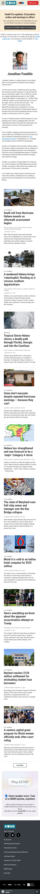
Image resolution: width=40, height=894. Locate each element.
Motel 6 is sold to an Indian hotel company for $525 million (20, 563)
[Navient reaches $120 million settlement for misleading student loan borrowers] (19, 657)
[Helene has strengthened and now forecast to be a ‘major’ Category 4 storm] (19, 432)
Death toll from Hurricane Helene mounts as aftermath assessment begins (18, 218)
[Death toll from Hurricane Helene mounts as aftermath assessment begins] (19, 197)
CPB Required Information (12, 843)
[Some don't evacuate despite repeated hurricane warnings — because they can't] (19, 377)
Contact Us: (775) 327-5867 (12, 860)
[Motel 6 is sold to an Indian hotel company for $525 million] (19, 543)
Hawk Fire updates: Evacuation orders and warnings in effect (20, 16)
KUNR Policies (8, 869)
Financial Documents (10, 848)
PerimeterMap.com (27, 21)
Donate (34, 3)
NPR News (7, 332)
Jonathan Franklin (9, 408)
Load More (20, 765)
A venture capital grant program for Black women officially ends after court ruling (19, 735)
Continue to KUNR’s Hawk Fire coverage (20, 27)
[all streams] (37, 891)
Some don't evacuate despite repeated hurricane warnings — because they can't (19, 398)
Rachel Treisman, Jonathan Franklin (13, 459)
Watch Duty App (15, 23)
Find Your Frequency (10, 864)
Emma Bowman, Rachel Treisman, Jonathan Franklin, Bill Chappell (19, 289)
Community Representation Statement (16, 852)
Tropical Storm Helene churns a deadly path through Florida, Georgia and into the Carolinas (18, 340)
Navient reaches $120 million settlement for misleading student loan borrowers (18, 678)
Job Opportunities (9, 856)
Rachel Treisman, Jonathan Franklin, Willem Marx (17, 350)
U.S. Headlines (8, 210)
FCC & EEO (7, 873)
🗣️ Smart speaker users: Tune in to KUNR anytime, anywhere (20, 797)
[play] (3, 892)
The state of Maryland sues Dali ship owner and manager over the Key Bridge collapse (20, 507)
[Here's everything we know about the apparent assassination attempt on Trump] (19, 597)
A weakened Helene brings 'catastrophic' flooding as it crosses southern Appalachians (19, 279)
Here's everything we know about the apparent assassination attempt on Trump (19, 618)
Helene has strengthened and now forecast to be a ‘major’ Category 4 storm (18, 451)
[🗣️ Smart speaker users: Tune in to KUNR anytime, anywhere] (20, 781)
